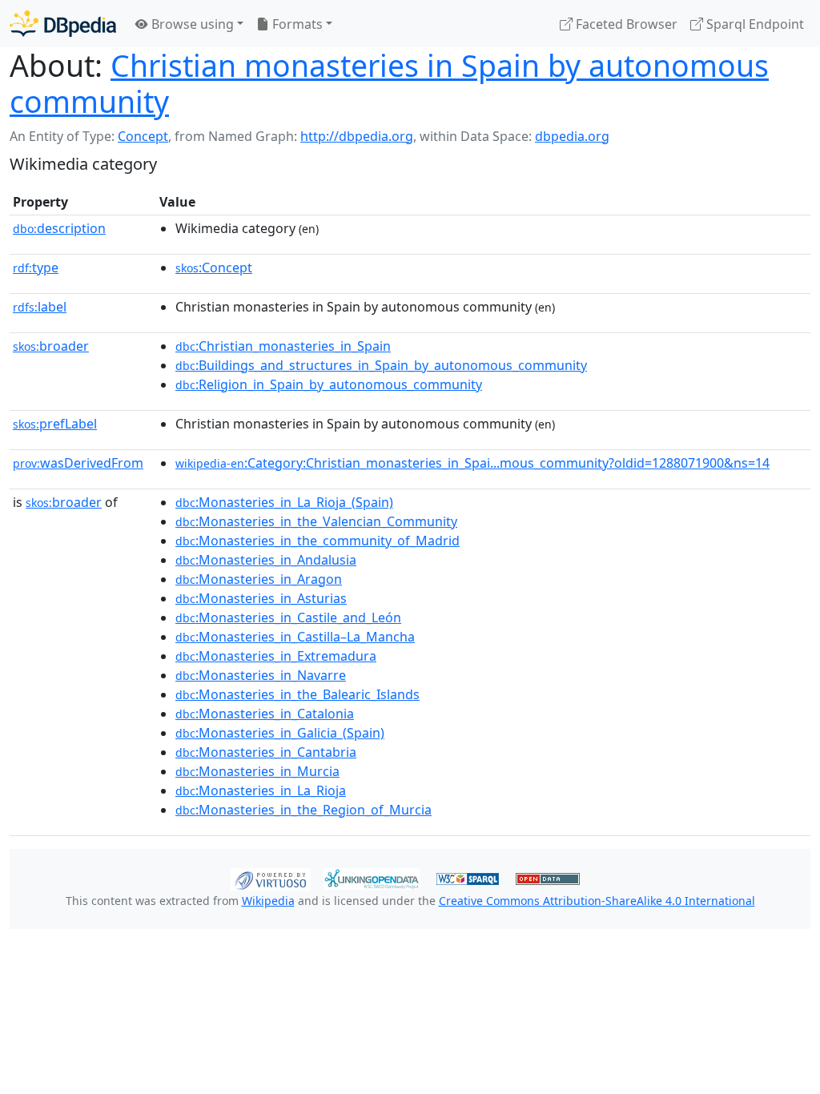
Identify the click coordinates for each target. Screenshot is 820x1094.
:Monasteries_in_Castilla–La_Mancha (295, 637)
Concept (143, 136)
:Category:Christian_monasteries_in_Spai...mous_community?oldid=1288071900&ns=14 (472, 463)
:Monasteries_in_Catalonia (264, 713)
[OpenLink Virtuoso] (271, 878)
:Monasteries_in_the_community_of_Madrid (317, 540)
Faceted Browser (625, 24)
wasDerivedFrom (78, 463)
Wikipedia (268, 900)
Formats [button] (296, 24)
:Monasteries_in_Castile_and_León (288, 617)
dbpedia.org (572, 136)
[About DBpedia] (63, 23)
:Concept (213, 267)
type (35, 267)
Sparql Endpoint (753, 24)
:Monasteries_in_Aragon (258, 579)
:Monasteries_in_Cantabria (265, 752)
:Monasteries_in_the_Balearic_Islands (297, 694)
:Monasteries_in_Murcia (257, 771)
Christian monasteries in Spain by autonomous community (389, 83)
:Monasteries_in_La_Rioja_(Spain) (284, 502)
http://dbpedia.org (356, 136)
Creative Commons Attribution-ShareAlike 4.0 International (597, 900)
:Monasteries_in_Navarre (260, 675)
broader (51, 346)
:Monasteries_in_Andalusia (265, 560)
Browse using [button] (191, 24)
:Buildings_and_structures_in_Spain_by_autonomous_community (381, 365)
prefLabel (55, 423)
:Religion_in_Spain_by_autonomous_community (328, 384)
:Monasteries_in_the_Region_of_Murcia (303, 809)
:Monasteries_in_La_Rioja (260, 790)
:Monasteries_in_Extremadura (275, 656)
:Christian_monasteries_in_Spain (283, 346)
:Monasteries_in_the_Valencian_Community (316, 521)
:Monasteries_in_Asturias (261, 598)
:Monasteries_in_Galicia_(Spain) (279, 733)
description (59, 228)
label (39, 307)
